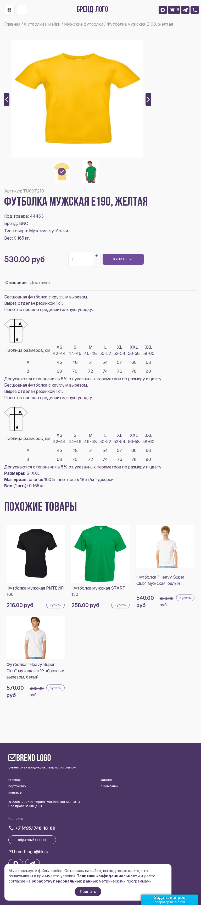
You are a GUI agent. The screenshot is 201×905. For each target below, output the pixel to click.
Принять (88, 891)
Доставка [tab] (40, 282)
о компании (109, 786)
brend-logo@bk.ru (31, 851)
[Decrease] (96, 263)
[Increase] (96, 255)
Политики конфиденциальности (108, 876)
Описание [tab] (16, 282)
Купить (120, 259)
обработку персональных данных (65, 881)
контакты (15, 792)
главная (14, 780)
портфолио (17, 786)
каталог (106, 780)
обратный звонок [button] (32, 840)
